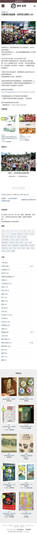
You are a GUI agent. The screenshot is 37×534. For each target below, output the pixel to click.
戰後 (2, 301)
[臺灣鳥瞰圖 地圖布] (9, 443)
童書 (25, 194)
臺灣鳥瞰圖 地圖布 (9, 455)
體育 (2, 360)
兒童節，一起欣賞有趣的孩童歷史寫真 (18, 173)
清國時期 (4, 325)
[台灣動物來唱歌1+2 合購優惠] (26, 472)
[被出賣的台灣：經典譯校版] (9, 414)
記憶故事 (22, 525)
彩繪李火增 (13, 237)
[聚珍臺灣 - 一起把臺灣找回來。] (18, 6)
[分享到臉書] (13, 188)
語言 (2, 350)
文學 (2, 311)
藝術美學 (4, 346)
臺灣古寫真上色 (6, 343)
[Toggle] (34, 266)
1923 (7, 231)
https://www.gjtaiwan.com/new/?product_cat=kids (18, 92)
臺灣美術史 (5, 248)
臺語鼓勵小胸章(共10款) (26, 399)
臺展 (9, 245)
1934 (16, 231)
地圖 (2, 280)
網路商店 (16, 525)
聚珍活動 (4, 339)
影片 (2, 297)
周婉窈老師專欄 (6, 277)
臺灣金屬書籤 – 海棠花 (9, 399)
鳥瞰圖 (13, 251)
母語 (22, 239)
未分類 (3, 318)
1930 (11, 231)
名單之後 (13, 234)
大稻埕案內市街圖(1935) (26, 514)
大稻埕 (26, 234)
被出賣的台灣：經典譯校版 (9, 427)
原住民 (3, 273)
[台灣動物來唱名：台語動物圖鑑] (9, 472)
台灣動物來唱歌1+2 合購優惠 (26, 485)
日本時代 (4, 315)
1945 (28, 231)
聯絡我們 (22, 527)
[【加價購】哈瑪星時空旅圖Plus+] (26, 443)
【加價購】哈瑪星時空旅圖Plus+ (26, 456)
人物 (2, 263)
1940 (24, 231)
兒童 (18, 194)
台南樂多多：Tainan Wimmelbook (25, 137)
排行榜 (3, 308)
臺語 (10, 248)
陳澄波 (3, 251)
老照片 (21, 242)
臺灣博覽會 (15, 245)
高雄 (8, 251)
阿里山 (32, 248)
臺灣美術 (32, 245)
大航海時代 (5, 284)
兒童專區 (3, 12)
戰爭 (2, 304)
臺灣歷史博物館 (24, 245)
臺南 (30, 242)
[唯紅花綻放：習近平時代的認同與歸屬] (9, 501)
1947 (32, 231)
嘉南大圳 (20, 234)
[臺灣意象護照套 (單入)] (26, 414)
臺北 (26, 242)
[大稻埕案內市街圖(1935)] (26, 501)
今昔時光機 (5, 266)
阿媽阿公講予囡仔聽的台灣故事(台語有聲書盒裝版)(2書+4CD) (9, 138)
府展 (3, 237)
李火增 (12, 239)
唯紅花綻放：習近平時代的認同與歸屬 (9, 514)
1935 (20, 231)
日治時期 (24, 237)
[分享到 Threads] (20, 188)
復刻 (19, 237)
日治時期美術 (5, 239)
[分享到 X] (16, 188)
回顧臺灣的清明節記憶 (28, 200)
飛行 (2, 357)
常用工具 (4, 291)
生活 (7, 12)
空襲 (17, 242)
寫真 (2, 287)
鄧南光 (23, 248)
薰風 (14, 248)
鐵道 (28, 248)
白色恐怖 (11, 242)
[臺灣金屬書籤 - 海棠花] (9, 386)
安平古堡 (31, 234)
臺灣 (27, 194)
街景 (19, 248)
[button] (3, 5)
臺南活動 (4, 245)
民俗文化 (4, 322)
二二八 (8, 234)
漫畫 (26, 239)
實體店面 (11, 525)
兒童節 (21, 194)
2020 (3, 234)
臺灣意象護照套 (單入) (26, 426)
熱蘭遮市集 (5, 242)
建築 (7, 237)
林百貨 (17, 239)
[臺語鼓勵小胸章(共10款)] (26, 386)
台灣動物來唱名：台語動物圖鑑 (9, 485)
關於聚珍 (5, 525)
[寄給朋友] (23, 188)
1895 (3, 231)
